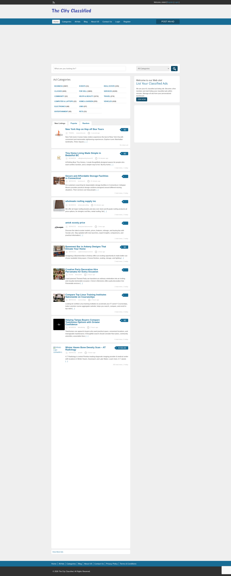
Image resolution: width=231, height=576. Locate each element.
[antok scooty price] (59, 232)
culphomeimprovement (85, 252)
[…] (86, 142)
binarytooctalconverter (85, 226)
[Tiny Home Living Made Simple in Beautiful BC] (59, 163)
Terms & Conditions (128, 564)
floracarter (78, 274)
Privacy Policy (112, 564)
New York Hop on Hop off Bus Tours (84, 129)
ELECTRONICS (60, 106)
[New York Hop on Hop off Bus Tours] (59, 139)
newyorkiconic (81, 133)
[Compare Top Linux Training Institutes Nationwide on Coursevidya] (59, 301)
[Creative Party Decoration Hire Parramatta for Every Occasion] (59, 279)
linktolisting (81, 327)
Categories (66, 22)
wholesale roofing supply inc (80, 201)
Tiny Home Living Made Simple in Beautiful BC (83, 154)
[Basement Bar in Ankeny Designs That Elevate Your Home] (59, 256)
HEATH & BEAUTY (86, 96)
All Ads (77, 22)
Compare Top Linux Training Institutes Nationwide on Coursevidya (85, 295)
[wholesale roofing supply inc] (59, 211)
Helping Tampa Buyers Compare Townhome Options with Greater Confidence (82, 322)
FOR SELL (83, 91)
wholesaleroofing (83, 205)
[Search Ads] (174, 68)
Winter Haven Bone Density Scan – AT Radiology (85, 348)
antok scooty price (75, 222)
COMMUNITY (59, 96)
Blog (86, 22)
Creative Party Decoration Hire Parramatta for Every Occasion (81, 270)
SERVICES (108, 91)
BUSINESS (58, 86)
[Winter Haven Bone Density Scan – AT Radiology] (59, 352)
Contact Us (107, 22)
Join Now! (142, 99)
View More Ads (57, 552)
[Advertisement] (115, 44)
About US (95, 22)
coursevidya (82, 300)
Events (82, 86)
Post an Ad (167, 21)
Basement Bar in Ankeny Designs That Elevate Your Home (85, 247)
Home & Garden (86, 101)
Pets (81, 111)
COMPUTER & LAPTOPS (63, 101)
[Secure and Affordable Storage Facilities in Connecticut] (59, 186)
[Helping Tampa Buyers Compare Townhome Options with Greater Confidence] (59, 330)
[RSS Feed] (53, 2)
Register (170, 2)
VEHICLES (108, 101)
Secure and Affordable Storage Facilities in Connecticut (86, 177)
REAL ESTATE (109, 86)
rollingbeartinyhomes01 (85, 158)
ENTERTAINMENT (61, 111)
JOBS (81, 106)
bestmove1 (81, 181)
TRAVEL (107, 96)
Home (56, 22)
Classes (58, 91)
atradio (80, 352)
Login (176, 2)
